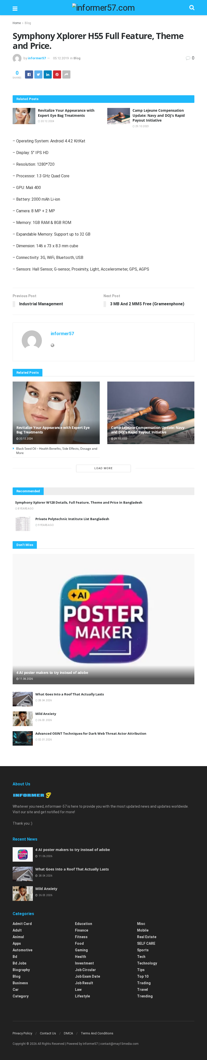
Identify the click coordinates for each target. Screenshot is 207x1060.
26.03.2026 (45, 720)
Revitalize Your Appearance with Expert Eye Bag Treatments (66, 113)
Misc (141, 924)
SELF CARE (146, 943)
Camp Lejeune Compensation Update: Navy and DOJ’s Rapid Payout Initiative (159, 115)
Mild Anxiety (45, 713)
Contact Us (48, 1033)
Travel (142, 990)
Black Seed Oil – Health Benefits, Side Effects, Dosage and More (56, 450)
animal (18, 937)
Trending (145, 996)
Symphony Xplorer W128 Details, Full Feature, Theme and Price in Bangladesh (78, 502)
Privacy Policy (22, 1033)
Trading (144, 983)
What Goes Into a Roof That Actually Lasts (69, 694)
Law (78, 990)
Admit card (22, 924)
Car (16, 990)
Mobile (142, 930)
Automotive (22, 950)
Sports (143, 950)
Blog (28, 23)
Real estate (146, 937)
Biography (21, 970)
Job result (84, 983)
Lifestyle (82, 996)
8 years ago (25, 508)
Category (21, 996)
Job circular (85, 970)
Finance (81, 930)
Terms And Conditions (97, 1033)
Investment (84, 963)
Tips (141, 970)
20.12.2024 (47, 121)
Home (17, 23)
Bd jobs (20, 963)
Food (79, 943)
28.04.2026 (45, 700)
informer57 (37, 58)
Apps (17, 943)
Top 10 (142, 976)
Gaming (81, 950)
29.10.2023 (142, 126)
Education (83, 924)
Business (20, 983)
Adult (17, 930)
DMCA (68, 1033)
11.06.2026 (26, 678)
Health (80, 957)
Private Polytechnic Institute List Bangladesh (72, 519)
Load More (103, 468)
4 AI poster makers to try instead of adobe (52, 672)
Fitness (81, 937)
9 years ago (46, 525)
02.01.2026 (45, 739)
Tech (141, 957)
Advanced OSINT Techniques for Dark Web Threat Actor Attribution (90, 733)
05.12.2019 (61, 58)
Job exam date (87, 976)
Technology (147, 963)
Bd (15, 957)
